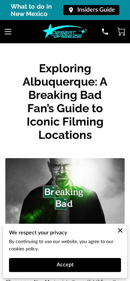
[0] (121, 32)
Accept (65, 264)
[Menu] (8, 32)
